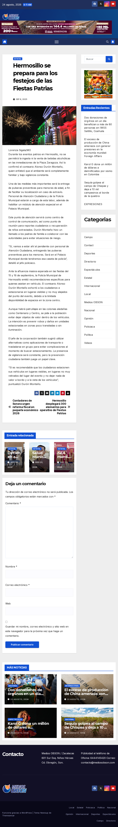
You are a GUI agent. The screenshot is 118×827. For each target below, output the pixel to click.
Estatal (17, 59)
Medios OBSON (93, 302)
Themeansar (8, 815)
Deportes (89, 253)
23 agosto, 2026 (19, 699)
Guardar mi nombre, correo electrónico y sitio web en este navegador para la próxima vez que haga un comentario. (37, 631)
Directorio (90, 261)
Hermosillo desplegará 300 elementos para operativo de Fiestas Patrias (53, 407)
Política (88, 334)
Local (87, 294)
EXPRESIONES (93, 204)
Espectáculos (92, 269)
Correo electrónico (17, 584)
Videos (88, 342)
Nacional (89, 310)
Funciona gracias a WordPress (17, 812)
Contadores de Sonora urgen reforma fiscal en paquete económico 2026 (25, 407)
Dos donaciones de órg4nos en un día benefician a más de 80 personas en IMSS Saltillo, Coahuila (98, 124)
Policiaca (89, 326)
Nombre (11, 566)
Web (8, 603)
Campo (88, 237)
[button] (107, 41)
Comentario (13, 503)
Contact (88, 245)
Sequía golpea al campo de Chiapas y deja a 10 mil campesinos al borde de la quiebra (96, 189)
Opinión (88, 318)
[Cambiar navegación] (56, 41)
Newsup (44, 812)
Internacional (92, 285)
